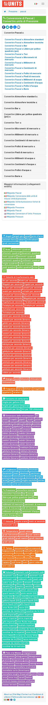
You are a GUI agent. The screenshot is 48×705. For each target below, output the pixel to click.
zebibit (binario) (10, 444)
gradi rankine (33, 535)
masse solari (25, 684)
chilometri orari (10, 525)
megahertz (39, 389)
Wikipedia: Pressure (15, 217)
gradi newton (21, 538)
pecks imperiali (10, 625)
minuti (27, 551)
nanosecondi (20, 548)
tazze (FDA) (8, 636)
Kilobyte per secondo (12, 298)
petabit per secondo (32, 288)
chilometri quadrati (21, 249)
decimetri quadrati (26, 256)
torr (35, 497)
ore (33, 551)
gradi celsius (26, 531)
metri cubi (23, 575)
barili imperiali (9, 614)
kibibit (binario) (10, 433)
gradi (27, 236)
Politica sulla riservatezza (22, 697)
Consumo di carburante (16, 399)
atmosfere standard (26, 490)
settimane (7, 555)
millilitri (37, 586)
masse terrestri (10, 684)
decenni (19, 559)
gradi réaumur (36, 538)
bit (37, 415)
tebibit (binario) (26, 437)
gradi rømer (8, 542)
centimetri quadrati (12, 260)
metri (16, 473)
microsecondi (34, 548)
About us (8, 694)
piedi (11, 480)
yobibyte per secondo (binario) (17, 369)
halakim (6, 562)
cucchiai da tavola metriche (16, 643)
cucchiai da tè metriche (14, 646)
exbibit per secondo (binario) (16, 334)
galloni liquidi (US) (11, 600)
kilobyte (37, 423)
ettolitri (36, 583)
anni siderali (8, 566)
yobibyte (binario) (29, 458)
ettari (35, 267)
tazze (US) (24, 607)
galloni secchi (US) (29, 590)
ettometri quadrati (11, 253)
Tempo (8, 548)
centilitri (29, 586)
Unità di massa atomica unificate (18, 681)
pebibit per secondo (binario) (16, 330)
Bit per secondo (10, 280)
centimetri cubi (10, 579)
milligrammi (8, 663)
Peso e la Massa (13, 653)
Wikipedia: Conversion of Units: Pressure (24, 214)
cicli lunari (16, 562)
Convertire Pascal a (24, 39)
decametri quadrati (31, 253)
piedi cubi (37, 579)
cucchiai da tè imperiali (14, 632)
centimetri (35, 473)
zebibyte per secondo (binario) (17, 365)
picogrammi (8, 667)
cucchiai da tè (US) (35, 611)
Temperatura (11, 531)
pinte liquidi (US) (10, 604)
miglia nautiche (29, 480)
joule (17, 379)
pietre (33, 674)
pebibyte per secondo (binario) (17, 358)
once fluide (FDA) (34, 632)
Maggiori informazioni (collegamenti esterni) (22, 185)
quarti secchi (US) (11, 593)
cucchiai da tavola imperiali (31, 629)
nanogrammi (36, 663)
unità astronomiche (22, 484)
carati (21, 677)
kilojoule (25, 379)
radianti (21, 239)
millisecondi (8, 551)
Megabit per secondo (12, 284)
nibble (41, 458)
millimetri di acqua (11, 511)
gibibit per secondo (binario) (16, 323)
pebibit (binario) (10, 440)
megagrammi (29, 653)
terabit (30, 419)
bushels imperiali (26, 625)
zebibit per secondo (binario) (16, 337)
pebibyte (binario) (11, 454)
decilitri (19, 586)
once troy (13, 677)
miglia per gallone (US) (13, 402)
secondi (19, 551)
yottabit (22, 423)
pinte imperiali (25, 618)
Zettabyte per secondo (13, 309)
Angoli (8, 236)
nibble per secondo (11, 372)
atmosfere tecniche (12, 494)
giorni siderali (35, 562)
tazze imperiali (10, 629)
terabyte (27, 426)
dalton (29, 677)
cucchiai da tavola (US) (13, 611)
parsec (41, 480)
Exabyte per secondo (34, 305)
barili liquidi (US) (35, 597)
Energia (9, 379)
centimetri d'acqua (30, 511)
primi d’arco (37, 236)
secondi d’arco (9, 239)
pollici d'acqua (9, 515)
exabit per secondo (12, 291)
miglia (39, 477)
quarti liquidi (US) (29, 600)
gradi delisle (8, 538)
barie (20, 515)
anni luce (7, 484)
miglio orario (21, 521)
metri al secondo (37, 521)
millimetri (7, 477)
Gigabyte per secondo (13, 302)
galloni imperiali (25, 614)
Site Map (17, 694)
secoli (27, 559)
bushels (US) (20, 597)
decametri (7, 473)
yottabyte (26, 430)
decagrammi (35, 656)
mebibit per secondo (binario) (17, 319)
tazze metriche (30, 639)
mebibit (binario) (26, 433)
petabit (38, 419)
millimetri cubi (25, 579)
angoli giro (19, 236)
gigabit (22, 419)
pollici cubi (8, 583)
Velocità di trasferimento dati (19, 277)
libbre (40, 674)
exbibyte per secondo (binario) (17, 362)
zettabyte (15, 430)
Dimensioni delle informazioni (19, 415)
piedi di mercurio (29, 508)
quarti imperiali (10, 618)
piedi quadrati (9, 267)
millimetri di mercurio (13, 504)
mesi (27, 555)
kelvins (22, 535)
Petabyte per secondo (13, 305)
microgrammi (21, 663)
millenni (35, 559)
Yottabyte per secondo (13, 312)
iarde (5, 480)
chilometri (22, 470)
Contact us (26, 694)
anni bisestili (9, 559)
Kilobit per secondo (28, 280)
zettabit (13, 423)
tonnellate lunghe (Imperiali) (16, 674)
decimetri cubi (36, 575)
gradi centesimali (11, 243)
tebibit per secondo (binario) (16, 326)
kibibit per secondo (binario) (16, 316)
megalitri (18, 583)
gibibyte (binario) (11, 451)
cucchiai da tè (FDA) (12, 639)
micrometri (18, 477)
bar (24, 494)
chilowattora (9, 382)
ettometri (33, 470)
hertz (19, 389)
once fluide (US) (10, 607)
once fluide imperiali (26, 622)
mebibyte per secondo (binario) (17, 348)
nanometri (30, 477)
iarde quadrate (26, 263)
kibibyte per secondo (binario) (17, 344)
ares (42, 267)
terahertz (17, 392)
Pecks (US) (8, 597)
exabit (5, 423)
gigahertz (7, 392)
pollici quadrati (24, 267)
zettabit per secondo (32, 291)
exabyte (6, 430)
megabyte (7, 426)
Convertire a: (14, 32)
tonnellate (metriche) (25, 667)
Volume (9, 572)
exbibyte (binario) (29, 454)
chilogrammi (9, 656)
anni (33, 555)
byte (30, 423)
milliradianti (32, 239)
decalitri (6, 586)
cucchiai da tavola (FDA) (26, 636)
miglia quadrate (10, 263)
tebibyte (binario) (28, 451)
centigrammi (30, 660)
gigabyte (17, 426)
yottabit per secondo (12, 295)
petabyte (36, 426)
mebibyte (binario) (28, 447)
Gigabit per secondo (33, 284)
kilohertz (28, 389)
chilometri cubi (22, 572)
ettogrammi (21, 656)
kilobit (5, 419)
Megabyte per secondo (34, 298)
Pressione (13, 11)
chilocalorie (35, 379)
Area (7, 249)
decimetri (24, 473)
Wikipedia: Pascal (14, 193)
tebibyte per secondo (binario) (17, 355)
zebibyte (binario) (11, 458)
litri (13, 586)
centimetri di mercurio (34, 504)
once (5, 677)
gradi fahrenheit (10, 535)
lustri (25, 562)
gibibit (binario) (10, 437)
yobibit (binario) (26, 444)
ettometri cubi (37, 572)
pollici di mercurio (11, 508)
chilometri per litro (11, 409)
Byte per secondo (32, 295)
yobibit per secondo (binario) (16, 341)
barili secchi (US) (11, 590)
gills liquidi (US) (27, 604)
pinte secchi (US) (29, 593)
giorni (39, 551)
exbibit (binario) (26, 440)
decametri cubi (10, 575)
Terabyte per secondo (35, 302)
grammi (6, 660)
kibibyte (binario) (11, 447)
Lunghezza (10, 470)
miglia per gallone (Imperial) (16, 406)
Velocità (9, 521)
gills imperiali (9, 622)
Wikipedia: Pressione (15, 207)
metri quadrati (9, 256)
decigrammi (17, 660)
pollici (17, 480)
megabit (14, 419)
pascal (23, 11)
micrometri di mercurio (13, 501)
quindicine (18, 555)
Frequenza (10, 389)
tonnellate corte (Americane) (16, 670)
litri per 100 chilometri (32, 409)
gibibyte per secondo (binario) (17, 351)
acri (4, 271)
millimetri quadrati (31, 260)
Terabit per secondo (12, 288)
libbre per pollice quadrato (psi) (17, 497)
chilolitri (28, 583)
